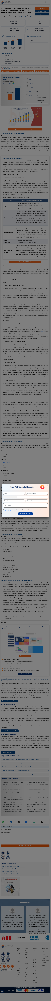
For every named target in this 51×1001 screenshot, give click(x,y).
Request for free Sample (25, 513)
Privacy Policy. (38, 509)
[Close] (47, 485)
